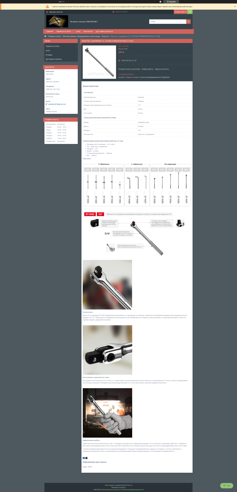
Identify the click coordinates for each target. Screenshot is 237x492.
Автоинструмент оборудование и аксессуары (81, 36)
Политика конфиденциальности (132, 490)
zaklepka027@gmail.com (57, 104)
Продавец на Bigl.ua (118, 487)
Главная (49, 31)
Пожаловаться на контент (111, 490)
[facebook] (84, 458)
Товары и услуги (63, 31)
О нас (78, 31)
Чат (228, 486)
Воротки (105, 36)
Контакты (88, 31)
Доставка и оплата (104, 31)
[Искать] (188, 21)
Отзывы (49, 55)
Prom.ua (129, 485)
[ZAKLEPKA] (57, 21)
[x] (86, 458)
